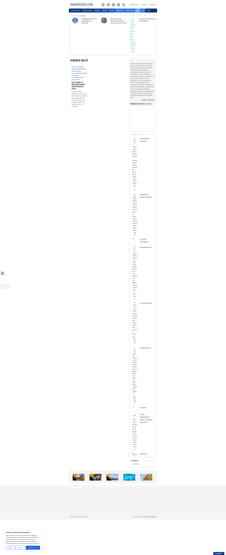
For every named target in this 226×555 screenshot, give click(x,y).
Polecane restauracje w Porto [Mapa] (147, 20)
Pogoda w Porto (145, 348)
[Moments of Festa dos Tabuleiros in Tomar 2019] (146, 477)
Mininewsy (79, 16)
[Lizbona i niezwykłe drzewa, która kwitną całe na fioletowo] (112, 477)
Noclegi (105, 10)
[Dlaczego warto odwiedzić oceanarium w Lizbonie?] (129, 477)
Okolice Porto (130, 10)
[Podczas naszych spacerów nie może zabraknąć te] (134, 496)
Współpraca (134, 5)
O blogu (144, 5)
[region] (23, 540)
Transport (97, 10)
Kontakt (152, 5)
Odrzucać (20, 547)
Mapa (142, 10)
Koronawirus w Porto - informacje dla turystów (89, 21)
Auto (137, 10)
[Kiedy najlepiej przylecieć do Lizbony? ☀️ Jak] (105, 496)
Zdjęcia (149, 10)
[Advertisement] (142, 120)
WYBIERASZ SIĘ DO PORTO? (140, 104)
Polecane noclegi (146, 303)
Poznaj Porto (120, 10)
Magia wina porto (146, 247)
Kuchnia (111, 10)
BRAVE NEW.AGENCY (151, 517)
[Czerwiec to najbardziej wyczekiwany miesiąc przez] (149, 496)
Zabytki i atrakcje (87, 10)
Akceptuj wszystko (33, 547)
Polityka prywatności (34, 543)
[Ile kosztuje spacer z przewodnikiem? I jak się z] (77, 496)
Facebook (134, 460)
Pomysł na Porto (75, 10)
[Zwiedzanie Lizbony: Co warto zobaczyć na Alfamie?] (78, 477)
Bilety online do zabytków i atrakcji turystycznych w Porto (118, 21)
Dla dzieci (143, 407)
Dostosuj (10, 547)
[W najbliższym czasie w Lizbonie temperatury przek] (120, 496)
